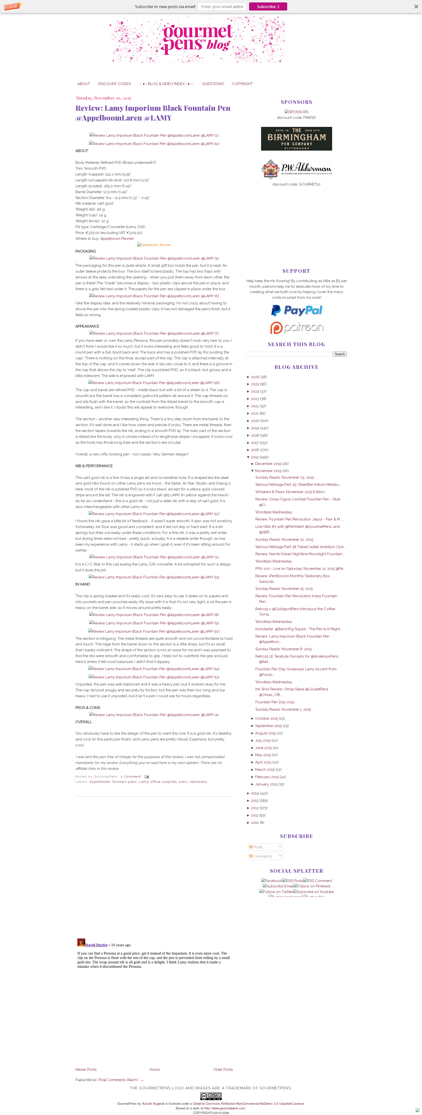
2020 (255, 421)
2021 (255, 413)
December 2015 (268, 464)
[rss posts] (292, 881)
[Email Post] (146, 776)
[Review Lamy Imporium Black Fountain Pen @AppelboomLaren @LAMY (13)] (154, 677)
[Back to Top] (418, 1111)
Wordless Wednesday (273, 512)
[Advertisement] (296, 219)
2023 (255, 399)
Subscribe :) (268, 6)
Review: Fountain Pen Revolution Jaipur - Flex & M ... (299, 519)
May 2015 (263, 755)
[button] (211, 6)
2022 (255, 406)
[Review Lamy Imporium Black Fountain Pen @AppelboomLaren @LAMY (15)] (154, 577)
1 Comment (131, 776)
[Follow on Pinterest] (312, 886)
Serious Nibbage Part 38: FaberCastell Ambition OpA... (300, 547)
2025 (255, 384)
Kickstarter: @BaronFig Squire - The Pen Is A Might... (298, 629)
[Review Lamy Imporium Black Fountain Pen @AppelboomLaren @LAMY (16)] (154, 383)
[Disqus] (154, 867)
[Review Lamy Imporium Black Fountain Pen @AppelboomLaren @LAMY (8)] (154, 615)
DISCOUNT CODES (114, 84)
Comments (262, 856)
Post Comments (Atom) (118, 1080)
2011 (254, 815)
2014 (255, 793)
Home (155, 1069)
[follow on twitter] (276, 892)
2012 (255, 808)
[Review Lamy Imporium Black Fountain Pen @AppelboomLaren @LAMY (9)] (154, 623)
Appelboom (99, 782)
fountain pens (125, 782)
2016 (255, 450)
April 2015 (263, 762)
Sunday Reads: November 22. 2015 (284, 539)
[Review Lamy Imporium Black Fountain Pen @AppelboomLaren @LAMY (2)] (154, 135)
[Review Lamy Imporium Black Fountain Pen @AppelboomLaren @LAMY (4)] (154, 715)
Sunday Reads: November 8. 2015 (283, 649)
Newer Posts (85, 1069)
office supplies (164, 782)
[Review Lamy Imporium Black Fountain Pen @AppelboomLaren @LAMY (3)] (154, 557)
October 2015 (266, 718)
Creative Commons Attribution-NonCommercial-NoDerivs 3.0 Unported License (248, 1103)
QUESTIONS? (213, 84)
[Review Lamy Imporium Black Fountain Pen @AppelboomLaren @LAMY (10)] (154, 631)
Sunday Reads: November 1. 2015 (283, 709)
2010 (255, 822)
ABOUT (83, 84)
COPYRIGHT (242, 84)
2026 (255, 377)
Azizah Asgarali (153, 1103)
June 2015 (263, 748)
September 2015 (268, 726)
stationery (198, 782)
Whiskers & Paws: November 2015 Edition (290, 492)
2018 (255, 435)
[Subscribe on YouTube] (313, 892)
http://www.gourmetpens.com (224, 1108)
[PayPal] (296, 318)
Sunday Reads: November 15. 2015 (284, 588)
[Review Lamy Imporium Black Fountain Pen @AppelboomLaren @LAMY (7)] (154, 333)
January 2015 (266, 784)
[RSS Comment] (317, 881)
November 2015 (268, 471)
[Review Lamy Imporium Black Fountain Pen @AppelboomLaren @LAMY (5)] (154, 258)
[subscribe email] (278, 886)
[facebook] (271, 881)
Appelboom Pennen (117, 238)
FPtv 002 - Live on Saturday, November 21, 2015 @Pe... (300, 568)
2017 (255, 443)
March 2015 (264, 769)
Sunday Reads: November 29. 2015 (284, 477)
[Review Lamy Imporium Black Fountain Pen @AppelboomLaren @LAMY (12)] (154, 514)
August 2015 (265, 733)
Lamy (143, 782)
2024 (255, 391)
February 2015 (267, 777)
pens (183, 782)
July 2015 (263, 740)
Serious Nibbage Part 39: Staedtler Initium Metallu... (298, 484)
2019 (255, 428)
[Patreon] (296, 333)
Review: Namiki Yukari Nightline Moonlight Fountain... (300, 554)
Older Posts (223, 1069)
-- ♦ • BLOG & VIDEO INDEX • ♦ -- (166, 84)
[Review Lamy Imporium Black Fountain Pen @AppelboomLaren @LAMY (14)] (154, 669)
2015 (255, 457)
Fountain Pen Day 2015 (274, 702)
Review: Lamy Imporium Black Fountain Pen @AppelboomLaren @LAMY (153, 112)
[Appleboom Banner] (154, 245)
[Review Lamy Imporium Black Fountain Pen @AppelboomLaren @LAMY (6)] (154, 296)
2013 (255, 800)
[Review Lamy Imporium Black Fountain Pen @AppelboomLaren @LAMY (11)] (154, 144)
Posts (257, 847)
